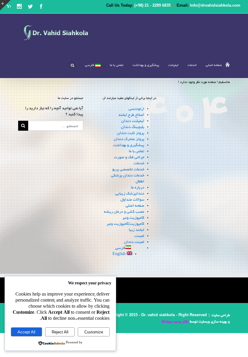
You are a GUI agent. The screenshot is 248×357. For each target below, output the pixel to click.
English (119, 254)
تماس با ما (116, 65)
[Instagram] (19, 6)
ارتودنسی (136, 109)
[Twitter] (30, 6)
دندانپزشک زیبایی (129, 194)
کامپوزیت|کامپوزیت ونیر (125, 224)
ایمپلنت (173, 65)
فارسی (89, 65)
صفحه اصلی (214, 65)
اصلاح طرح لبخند (131, 115)
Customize (93, 332)
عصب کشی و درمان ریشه (124, 212)
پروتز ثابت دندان (130, 133)
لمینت (139, 236)
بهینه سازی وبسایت (212, 322)
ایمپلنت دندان (132, 121)
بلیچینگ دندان (132, 127)
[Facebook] (41, 6)
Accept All (26, 332)
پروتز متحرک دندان (129, 139)
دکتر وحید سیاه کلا (175, 322)
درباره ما (137, 188)
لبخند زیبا (136, 230)
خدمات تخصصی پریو (128, 170)
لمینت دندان (134, 242)
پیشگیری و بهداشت (145, 65)
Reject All (60, 332)
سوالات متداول (132, 200)
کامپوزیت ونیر (133, 218)
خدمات (139, 164)
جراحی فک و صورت (129, 158)
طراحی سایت (220, 315)
